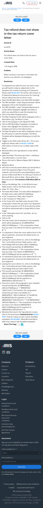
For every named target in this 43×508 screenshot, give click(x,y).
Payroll (28, 373)
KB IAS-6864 (15, 319)
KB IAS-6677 (15, 93)
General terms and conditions (9, 404)
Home (4, 8)
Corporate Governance (25, 488)
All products (30, 380)
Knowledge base (8, 387)
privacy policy (9, 474)
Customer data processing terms (8, 425)
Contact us (6, 373)
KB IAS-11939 (26, 143)
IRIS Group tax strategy (21, 491)
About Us (5, 366)
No (26, 20)
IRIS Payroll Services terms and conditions (9, 418)
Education (29, 376)
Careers (5, 370)
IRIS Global (6, 393)
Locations (5, 376)
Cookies (12, 488)
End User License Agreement (8, 431)
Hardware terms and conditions (9, 410)
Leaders (5, 383)
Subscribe (21, 467)
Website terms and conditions (27, 484)
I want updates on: (9, 449)
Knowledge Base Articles (14, 8)
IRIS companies (7, 380)
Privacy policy (9, 484)
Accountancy (30, 366)
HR (27, 370)
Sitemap (5, 390)
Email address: (8, 458)
